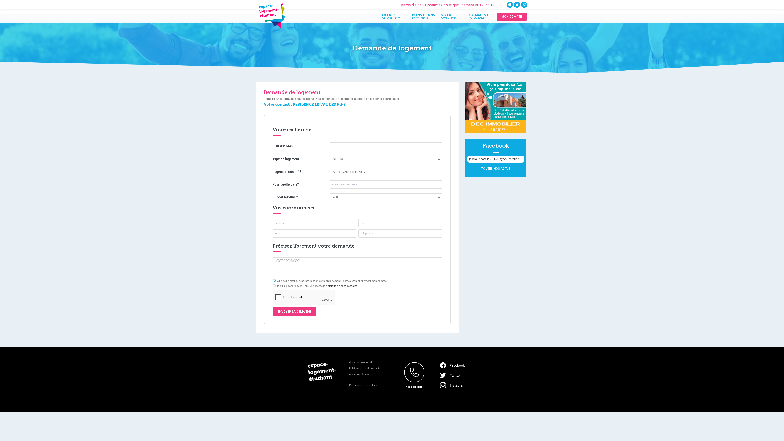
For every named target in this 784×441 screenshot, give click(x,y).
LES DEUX (359, 172)
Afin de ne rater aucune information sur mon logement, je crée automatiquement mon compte (332, 280)
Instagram (458, 385)
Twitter (455, 375)
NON (345, 172)
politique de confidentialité (341, 285)
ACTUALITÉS (449, 17)
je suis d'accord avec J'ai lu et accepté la (317, 285)
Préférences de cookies (363, 385)
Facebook (457, 365)
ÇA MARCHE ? (479, 17)
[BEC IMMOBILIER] (495, 107)
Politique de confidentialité (364, 368)
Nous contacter (414, 386)
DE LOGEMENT (391, 17)
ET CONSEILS (423, 17)
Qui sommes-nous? (360, 362)
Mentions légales (359, 374)
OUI (335, 172)
